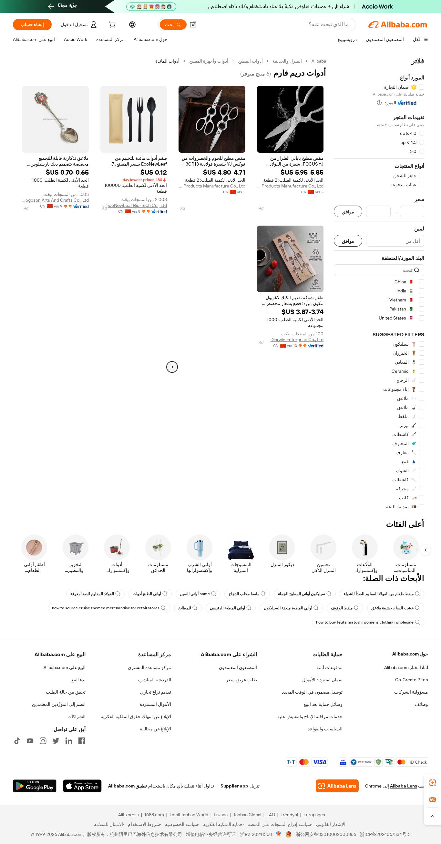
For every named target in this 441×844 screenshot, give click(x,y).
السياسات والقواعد (325, 728)
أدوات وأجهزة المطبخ (208, 61)
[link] (432, 782)
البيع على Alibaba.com (65, 667)
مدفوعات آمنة (329, 667)
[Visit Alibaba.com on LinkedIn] (69, 741)
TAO (271, 814)
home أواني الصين (195, 594)
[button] (193, 24)
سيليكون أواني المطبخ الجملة (301, 594)
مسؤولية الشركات (411, 692)
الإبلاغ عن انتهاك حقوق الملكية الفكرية (136, 716)
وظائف (421, 704)
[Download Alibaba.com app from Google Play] (34, 785)
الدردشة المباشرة (154, 679)
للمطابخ (184, 608)
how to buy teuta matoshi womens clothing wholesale (365, 622)
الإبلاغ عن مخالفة (155, 728)
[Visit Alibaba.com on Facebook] (82, 741)
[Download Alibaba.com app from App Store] (82, 785)
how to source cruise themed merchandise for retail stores (105, 608)
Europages (314, 814)
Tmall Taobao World (188, 814)
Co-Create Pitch (411, 679)
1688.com (154, 814)
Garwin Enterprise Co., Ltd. (297, 339)
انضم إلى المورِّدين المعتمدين (59, 704)
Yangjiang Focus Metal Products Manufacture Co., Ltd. (290, 185)
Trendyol (289, 814)
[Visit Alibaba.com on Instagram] (43, 741)
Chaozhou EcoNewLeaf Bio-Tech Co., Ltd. (133, 205)
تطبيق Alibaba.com (127, 785)
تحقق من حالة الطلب (66, 692)
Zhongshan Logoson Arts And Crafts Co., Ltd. (55, 200)
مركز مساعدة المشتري (149, 667)
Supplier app (234, 785)
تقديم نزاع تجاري (155, 692)
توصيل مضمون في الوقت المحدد (312, 692)
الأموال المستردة (155, 704)
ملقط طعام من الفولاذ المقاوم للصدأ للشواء (379, 594)
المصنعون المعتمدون (238, 667)
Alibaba (319, 61)
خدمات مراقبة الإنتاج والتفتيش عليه (310, 716)
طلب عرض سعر (241, 679)
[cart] (111, 25)
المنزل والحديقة (287, 61)
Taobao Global (247, 814)
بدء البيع (78, 679)
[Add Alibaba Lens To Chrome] (337, 785)
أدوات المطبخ (250, 61)
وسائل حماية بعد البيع (323, 704)
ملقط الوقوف (342, 608)
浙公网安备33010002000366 (326, 834)
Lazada (221, 814)
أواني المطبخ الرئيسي (227, 608)
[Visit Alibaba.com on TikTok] (17, 741)
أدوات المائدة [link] (167, 61)
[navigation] (379, 284)
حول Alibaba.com (410, 653)
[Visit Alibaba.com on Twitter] (56, 741)
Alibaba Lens (403, 785)
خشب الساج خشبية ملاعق (392, 608)
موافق (348, 211)
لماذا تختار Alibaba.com (406, 667)
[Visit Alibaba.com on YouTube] (30, 741)
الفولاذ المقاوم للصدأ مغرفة (92, 594)
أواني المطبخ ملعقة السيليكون (288, 608)
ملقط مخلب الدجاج (244, 594)
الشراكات (76, 716)
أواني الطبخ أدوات (147, 594)
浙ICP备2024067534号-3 (385, 834)
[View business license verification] (279, 834)
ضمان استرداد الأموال (322, 679)
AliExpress (128, 814)
